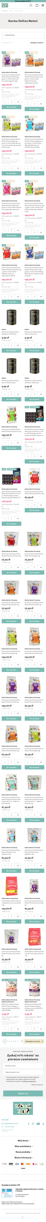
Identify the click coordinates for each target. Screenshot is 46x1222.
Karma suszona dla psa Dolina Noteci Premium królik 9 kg (11, 701)
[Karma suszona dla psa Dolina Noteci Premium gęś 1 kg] (34, 539)
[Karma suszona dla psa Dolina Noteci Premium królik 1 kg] (34, 588)
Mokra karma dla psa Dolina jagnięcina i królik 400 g (10, 333)
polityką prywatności (29, 1081)
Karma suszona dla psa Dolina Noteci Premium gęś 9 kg (11, 652)
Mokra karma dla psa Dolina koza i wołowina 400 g (10, 381)
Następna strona (33, 1041)
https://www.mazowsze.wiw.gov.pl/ (12, 1202)
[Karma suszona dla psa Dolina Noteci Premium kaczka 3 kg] (11, 734)
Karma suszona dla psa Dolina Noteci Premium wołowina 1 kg (11, 555)
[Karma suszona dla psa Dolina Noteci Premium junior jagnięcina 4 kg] (11, 836)
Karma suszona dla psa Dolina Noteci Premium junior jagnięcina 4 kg (11, 852)
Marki (11, 11)
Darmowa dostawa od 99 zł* (23, 1)
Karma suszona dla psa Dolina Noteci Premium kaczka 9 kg (34, 652)
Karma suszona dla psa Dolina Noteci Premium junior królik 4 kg (34, 903)
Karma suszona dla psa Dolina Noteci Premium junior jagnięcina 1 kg (34, 852)
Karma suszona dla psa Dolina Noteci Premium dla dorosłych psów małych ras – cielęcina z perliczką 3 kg (11, 800)
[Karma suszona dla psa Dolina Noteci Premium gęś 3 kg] (34, 734)
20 (22, 1041)
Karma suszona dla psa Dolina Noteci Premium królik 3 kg (34, 701)
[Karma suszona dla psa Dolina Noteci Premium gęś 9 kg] (11, 637)
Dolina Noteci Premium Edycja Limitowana (9, 1001)
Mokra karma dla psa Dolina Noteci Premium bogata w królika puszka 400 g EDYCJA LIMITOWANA (33, 1007)
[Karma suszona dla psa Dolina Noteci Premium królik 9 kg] (11, 685)
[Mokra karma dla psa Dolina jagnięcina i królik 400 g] (11, 317)
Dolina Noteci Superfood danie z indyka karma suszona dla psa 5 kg (11, 903)
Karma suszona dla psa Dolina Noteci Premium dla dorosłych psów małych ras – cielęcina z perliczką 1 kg (34, 800)
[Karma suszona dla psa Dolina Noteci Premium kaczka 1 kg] (11, 588)
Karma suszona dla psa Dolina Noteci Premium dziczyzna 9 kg (11, 430)
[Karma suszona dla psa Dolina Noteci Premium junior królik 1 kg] (11, 937)
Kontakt (5, 1120)
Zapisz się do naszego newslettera (23, 1051)
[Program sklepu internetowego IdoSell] (23, 1217)
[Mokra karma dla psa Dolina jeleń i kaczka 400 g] (34, 317)
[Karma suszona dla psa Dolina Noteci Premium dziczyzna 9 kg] (11, 415)
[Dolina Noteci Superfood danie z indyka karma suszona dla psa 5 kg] (11, 886)
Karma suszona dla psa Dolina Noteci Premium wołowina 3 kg (34, 492)
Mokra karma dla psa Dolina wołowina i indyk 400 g (33, 381)
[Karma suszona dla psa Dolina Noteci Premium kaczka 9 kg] (34, 637)
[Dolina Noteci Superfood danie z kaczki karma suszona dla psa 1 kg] (34, 937)
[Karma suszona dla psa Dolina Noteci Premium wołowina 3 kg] (34, 477)
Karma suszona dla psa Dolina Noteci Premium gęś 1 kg (34, 555)
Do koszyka (11, 107)
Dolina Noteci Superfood (10, 898)
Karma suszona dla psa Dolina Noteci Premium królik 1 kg (34, 603)
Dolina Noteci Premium (9, 72)
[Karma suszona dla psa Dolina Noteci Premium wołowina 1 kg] (11, 539)
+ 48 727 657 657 (9, 1127)
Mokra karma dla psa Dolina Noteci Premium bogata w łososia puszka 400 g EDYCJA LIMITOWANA (11, 1007)
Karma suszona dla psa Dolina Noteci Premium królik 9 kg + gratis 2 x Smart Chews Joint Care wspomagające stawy (11, 78)
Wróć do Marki (10, 35)
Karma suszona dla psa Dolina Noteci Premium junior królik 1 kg (11, 953)
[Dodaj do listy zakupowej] (20, 52)
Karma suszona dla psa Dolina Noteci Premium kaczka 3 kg (11, 749)
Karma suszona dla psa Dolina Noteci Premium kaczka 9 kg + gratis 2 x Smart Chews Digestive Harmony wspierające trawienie (34, 79)
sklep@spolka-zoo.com (11, 1123)
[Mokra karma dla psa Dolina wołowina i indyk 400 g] (34, 366)
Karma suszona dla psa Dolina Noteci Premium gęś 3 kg (34, 749)
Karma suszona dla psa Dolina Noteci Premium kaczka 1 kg (11, 603)
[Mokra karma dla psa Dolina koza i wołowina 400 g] (11, 366)
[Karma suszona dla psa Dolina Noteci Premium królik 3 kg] (34, 685)
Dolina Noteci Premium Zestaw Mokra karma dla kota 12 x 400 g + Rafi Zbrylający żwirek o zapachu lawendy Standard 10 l (11, 495)
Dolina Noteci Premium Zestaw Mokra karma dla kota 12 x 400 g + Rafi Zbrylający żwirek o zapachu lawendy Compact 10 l (34, 432)
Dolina (4, 329)
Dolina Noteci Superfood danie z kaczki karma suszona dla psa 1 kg (34, 953)
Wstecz (5, 11)
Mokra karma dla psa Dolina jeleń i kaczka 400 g (33, 333)
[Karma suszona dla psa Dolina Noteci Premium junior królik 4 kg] (34, 886)
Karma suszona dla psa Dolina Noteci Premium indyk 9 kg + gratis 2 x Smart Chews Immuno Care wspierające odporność (11, 206)
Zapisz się (23, 1093)
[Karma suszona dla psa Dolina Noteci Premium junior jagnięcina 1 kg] (34, 836)
